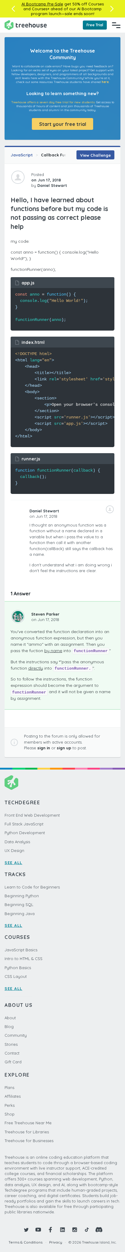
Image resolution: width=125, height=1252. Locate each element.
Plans (9, 1087)
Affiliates (13, 1096)
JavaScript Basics (21, 949)
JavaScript (22, 154)
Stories (11, 1044)
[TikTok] (87, 1229)
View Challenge (95, 155)
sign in (43, 747)
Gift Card (13, 1061)
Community (16, 1035)
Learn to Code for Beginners (32, 887)
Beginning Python (22, 895)
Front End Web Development (32, 815)
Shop (10, 1114)
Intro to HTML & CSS (23, 958)
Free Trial (94, 25)
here (105, 82)
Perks (10, 1105)
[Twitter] (26, 1229)
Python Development (25, 832)
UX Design (14, 850)
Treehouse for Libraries (27, 1131)
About (10, 1017)
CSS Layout (16, 976)
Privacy (55, 1242)
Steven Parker (45, 614)
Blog (9, 1026)
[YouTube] (38, 1229)
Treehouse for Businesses (29, 1140)
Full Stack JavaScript (24, 823)
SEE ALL (13, 862)
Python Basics (18, 967)
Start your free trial (62, 124)
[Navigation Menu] (116, 25)
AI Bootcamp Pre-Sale (42, 4)
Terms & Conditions (25, 1242)
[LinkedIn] (62, 1229)
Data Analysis (17, 841)
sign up (64, 747)
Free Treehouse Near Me (28, 1122)
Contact (12, 1053)
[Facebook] (50, 1229)
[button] (13, 8)
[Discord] (99, 1229)
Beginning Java (20, 913)
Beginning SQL (19, 904)
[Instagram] (74, 1229)
